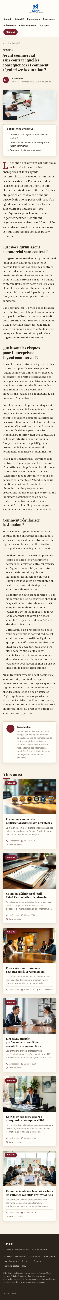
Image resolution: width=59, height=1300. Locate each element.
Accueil (7, 19)
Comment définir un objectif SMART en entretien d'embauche (26, 895)
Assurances (49, 19)
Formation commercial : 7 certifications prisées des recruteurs (29, 821)
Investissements (27, 25)
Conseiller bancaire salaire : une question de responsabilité (25, 1118)
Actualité (19, 19)
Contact (10, 32)
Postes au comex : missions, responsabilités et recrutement (25, 969)
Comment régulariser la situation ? (26, 150)
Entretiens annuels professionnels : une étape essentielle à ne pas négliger (23, 1042)
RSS (24, 1266)
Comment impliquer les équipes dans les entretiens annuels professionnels (29, 1192)
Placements (33, 19)
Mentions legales (11, 1266)
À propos (44, 25)
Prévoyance (9, 25)
